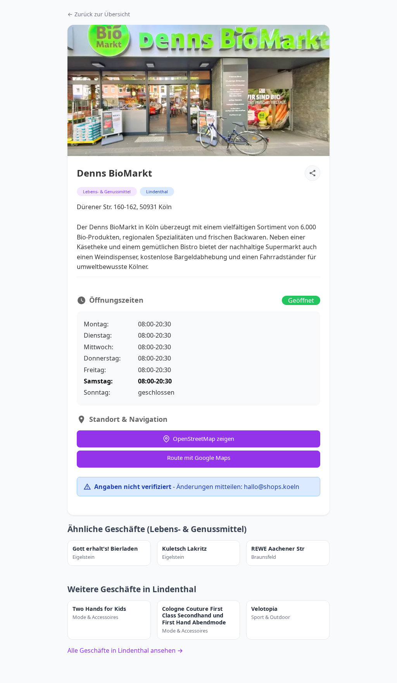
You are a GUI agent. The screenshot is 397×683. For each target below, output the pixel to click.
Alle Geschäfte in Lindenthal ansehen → (125, 650)
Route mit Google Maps (198, 457)
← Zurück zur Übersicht (98, 14)
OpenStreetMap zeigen (203, 438)
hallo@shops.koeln (271, 486)
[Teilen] (312, 173)
